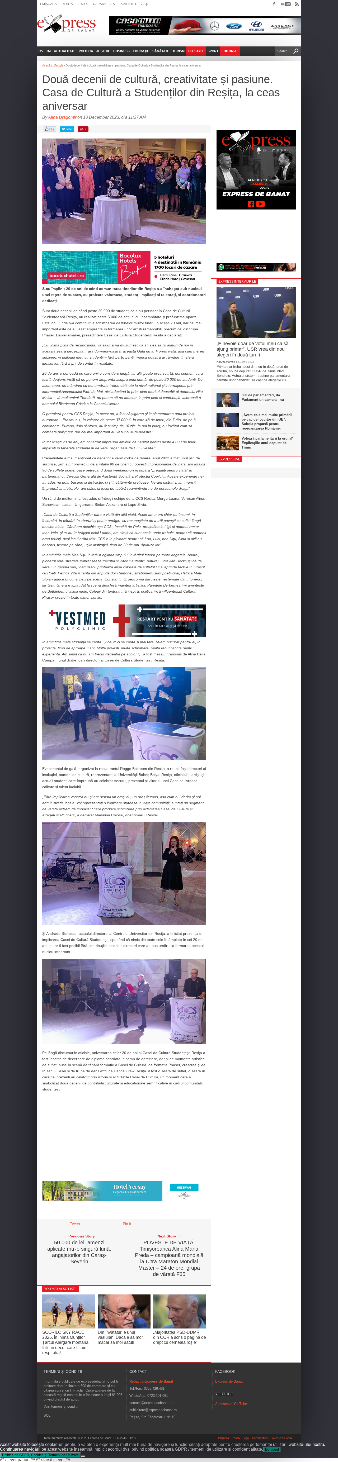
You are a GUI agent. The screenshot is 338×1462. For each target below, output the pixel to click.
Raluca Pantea (226, 361)
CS (41, 51)
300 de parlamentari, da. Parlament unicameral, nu (263, 397)
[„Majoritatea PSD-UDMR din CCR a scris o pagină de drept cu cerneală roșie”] (179, 1327)
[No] (83, 1456)
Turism (178, 51)
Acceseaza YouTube (231, 1404)
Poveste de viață (134, 4)
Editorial (230, 51)
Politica (86, 51)
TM (48, 51)
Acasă (46, 65)
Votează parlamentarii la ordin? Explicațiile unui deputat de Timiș (267, 442)
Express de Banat (229, 1381)
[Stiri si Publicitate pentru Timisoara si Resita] (124, 1200)
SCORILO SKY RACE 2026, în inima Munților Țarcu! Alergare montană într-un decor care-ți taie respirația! (65, 1342)
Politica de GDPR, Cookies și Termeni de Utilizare (40, 1455)
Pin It (127, 1224)
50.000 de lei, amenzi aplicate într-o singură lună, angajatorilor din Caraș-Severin (79, 1252)
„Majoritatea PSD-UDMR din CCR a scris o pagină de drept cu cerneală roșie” (179, 1337)
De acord (272, 1449)
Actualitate (65, 51)
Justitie (103, 51)
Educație (141, 51)
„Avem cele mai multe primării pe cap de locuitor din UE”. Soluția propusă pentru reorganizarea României (267, 421)
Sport (213, 51)
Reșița (67, 4)
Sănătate (160, 51)
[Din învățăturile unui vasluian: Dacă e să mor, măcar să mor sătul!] (124, 1327)
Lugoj (83, 4)
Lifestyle (196, 51)
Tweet (75, 1224)
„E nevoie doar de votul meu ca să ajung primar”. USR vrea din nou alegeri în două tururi (253, 349)
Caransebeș (104, 4)
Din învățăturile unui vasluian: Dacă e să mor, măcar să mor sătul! (121, 1337)
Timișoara (48, 4)
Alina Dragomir (62, 117)
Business (121, 51)
